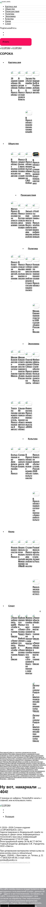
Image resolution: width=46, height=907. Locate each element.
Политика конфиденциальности (15, 862)
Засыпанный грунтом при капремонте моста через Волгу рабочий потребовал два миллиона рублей (22, 771)
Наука (8, 21)
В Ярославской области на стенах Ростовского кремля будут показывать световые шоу (23, 760)
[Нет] (36, 906)
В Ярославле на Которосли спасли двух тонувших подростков (22, 757)
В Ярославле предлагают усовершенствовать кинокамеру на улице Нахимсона (21, 774)
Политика (9, 14)
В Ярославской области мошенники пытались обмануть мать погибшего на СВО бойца (21, 756)
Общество (10, 9)
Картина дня (11, 6)
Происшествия (12, 11)
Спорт (8, 24)
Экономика (10, 16)
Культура (9, 19)
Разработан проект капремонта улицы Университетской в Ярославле (19, 770)
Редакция (9, 816)
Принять (4, 906)
